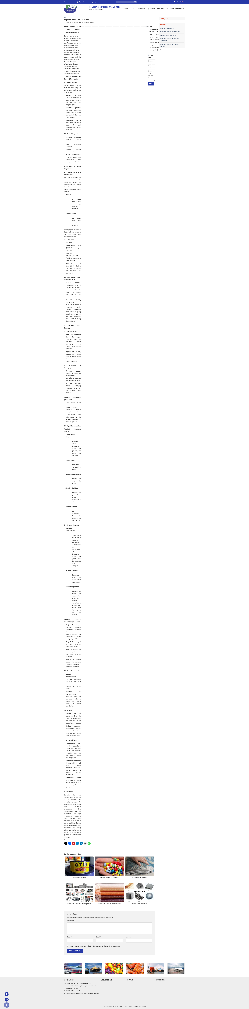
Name (69, 937)
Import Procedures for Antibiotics (170, 31)
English (179, 2)
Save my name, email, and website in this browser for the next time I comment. (95, 946)
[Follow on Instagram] (170, 2)
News (172, 9)
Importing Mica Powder (167, 28)
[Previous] (63, 970)
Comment (70, 921)
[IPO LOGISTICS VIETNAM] (73, 9)
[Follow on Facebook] (169, 2)
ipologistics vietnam (140, 1006)
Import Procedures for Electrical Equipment (169, 39)
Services (141, 9)
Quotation (151, 9)
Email (98, 937)
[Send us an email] (174, 2)
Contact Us (179, 9)
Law (167, 9)
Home (126, 9)
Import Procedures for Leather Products (169, 45)
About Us (133, 9)
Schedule (160, 9)
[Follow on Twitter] (172, 2)
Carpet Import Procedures (168, 35)
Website (128, 937)
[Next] (185, 970)
